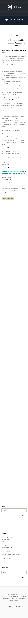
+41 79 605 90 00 (6, 547)
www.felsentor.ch (6, 179)
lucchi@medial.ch (5, 551)
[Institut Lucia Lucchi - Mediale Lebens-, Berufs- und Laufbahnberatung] (14, 7)
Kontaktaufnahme (6, 193)
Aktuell (8, 604)
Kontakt (18, 606)
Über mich (10, 606)
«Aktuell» (23, 185)
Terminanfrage (17, 604)
